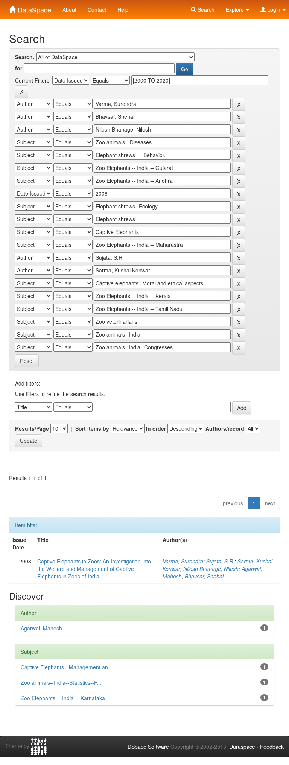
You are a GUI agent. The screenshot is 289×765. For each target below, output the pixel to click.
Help (122, 9)
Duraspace (242, 746)
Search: (25, 57)
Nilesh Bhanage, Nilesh (211, 568)
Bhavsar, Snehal (204, 576)
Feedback (272, 746)
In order (156, 428)
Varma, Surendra (183, 561)
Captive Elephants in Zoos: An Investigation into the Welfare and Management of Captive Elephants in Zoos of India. (94, 568)
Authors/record (224, 428)
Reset (27, 360)
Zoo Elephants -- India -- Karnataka (63, 698)
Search (205, 9)
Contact (97, 9)
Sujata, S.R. (220, 561)
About (69, 9)
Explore (235, 9)
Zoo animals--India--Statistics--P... (61, 682)
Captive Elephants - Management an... (67, 667)
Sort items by (92, 428)
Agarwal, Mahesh (41, 628)
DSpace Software (148, 746)
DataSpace (33, 8)
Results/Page (32, 428)
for (18, 68)
